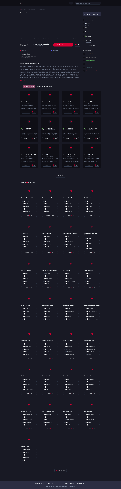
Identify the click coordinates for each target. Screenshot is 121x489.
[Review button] (100, 24)
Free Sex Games (89, 20)
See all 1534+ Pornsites (92, 14)
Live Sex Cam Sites (90, 60)
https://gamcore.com (39, 45)
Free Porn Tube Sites (91, 57)
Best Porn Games (90, 64)
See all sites (92, 45)
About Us (50, 483)
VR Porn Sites (89, 67)
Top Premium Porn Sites (91, 54)
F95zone (88, 23)
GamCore (88, 32)
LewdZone (88, 40)
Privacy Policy (69, 483)
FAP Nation (88, 36)
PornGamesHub (89, 27)
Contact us (39, 483)
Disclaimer (81, 483)
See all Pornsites (60, 470)
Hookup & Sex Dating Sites (92, 70)
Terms (58, 483)
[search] (99, 3)
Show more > (22, 80)
